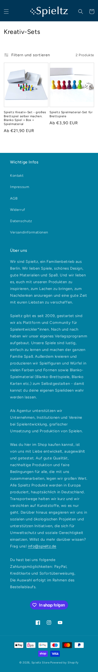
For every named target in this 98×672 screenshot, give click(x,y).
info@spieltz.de (42, 546)
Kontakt (16, 175)
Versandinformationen (29, 232)
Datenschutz (21, 221)
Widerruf (17, 210)
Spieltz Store (40, 662)
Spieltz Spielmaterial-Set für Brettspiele (71, 114)
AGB (14, 198)
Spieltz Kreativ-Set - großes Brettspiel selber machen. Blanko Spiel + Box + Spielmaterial (25, 118)
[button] (6, 11)
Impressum (19, 187)
